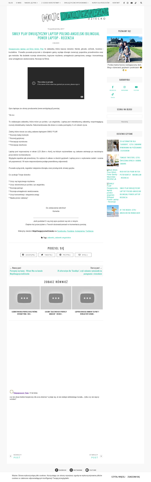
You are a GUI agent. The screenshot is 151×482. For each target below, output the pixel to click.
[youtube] (131, 3)
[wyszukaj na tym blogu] (141, 3)
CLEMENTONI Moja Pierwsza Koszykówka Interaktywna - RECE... (24, 312)
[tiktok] (134, 3)
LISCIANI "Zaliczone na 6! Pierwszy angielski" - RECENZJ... (56, 312)
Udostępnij (30, 255)
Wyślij (85, 255)
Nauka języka (30, 3)
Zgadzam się (134, 477)
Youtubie (70, 231)
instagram (124, 90)
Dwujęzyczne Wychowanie (75, 3)
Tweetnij (49, 255)
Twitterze (89, 231)
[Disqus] (56, 357)
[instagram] (126, 3)
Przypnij (67, 255)
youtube (136, 90)
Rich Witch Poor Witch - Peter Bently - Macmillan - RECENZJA (130, 174)
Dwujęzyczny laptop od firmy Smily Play (26, 49)
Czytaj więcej (118, 477)
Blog (11, 3)
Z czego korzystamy (50, 3)
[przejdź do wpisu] (24, 309)
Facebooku (61, 231)
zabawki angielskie (63, 238)
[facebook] (123, 3)
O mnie (18, 3)
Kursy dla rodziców (100, 3)
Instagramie (80, 231)
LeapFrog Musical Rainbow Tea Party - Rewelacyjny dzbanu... (87, 312)
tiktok (113, 97)
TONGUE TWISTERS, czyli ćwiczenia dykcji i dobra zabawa (130, 160)
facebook (113, 90)
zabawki (55, 43)
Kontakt (116, 3)
